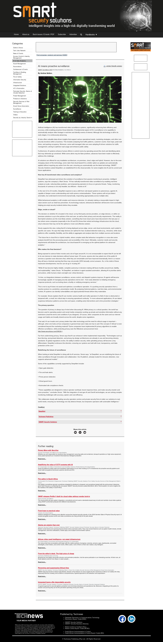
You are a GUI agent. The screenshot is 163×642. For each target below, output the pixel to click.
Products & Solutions (20, 98)
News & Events (18, 53)
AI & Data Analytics (19, 61)
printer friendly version (114, 66)
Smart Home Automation (21, 106)
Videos (15, 115)
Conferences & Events (20, 69)
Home (16, 34)
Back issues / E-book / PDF (43, 34)
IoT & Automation (18, 88)
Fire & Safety (17, 77)
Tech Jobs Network (19, 50)
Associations (17, 66)
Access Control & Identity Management (21, 57)
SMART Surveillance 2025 (45, 69)
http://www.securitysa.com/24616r (50, 331)
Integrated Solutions (19, 85)
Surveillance (17, 109)
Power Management (19, 96)
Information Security (19, 80)
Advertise (73, 34)
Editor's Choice (18, 48)
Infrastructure (17, 82)
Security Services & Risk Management (21, 102)
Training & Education (20, 112)
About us (25, 34)
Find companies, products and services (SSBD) (52, 55)
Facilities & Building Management (19, 73)
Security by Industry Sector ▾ (22, 117)
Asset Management (19, 63)
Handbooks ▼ (91, 34)
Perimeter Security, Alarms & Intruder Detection (22, 92)
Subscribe (62, 34)
